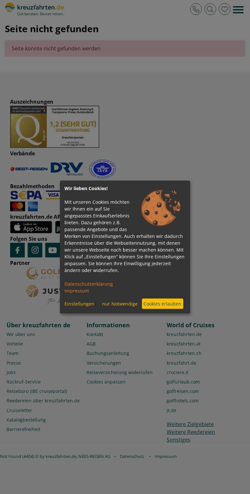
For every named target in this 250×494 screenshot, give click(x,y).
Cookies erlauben (162, 304)
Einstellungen (79, 304)
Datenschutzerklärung (88, 283)
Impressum (76, 290)
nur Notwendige (120, 304)
